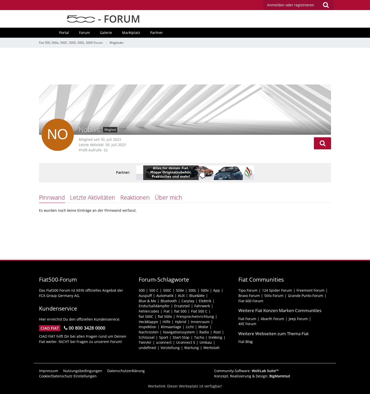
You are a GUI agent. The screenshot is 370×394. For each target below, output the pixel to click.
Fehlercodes (149, 311)
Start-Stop (181, 337)
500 (142, 290)
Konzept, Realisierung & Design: (252, 376)
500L (192, 290)
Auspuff (145, 295)
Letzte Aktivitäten (92, 197)
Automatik (164, 295)
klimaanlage (171, 326)
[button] (322, 143)
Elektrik (205, 300)
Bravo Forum (249, 295)
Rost (217, 332)
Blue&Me (197, 295)
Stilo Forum (273, 295)
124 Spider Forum (277, 290)
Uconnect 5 (185, 342)
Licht (190, 326)
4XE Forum (247, 323)
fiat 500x (165, 316)
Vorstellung (170, 347)
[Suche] (326, 5)
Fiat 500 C (199, 311)
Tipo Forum (247, 290)
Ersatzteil (182, 305)
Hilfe (166, 321)
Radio (204, 332)
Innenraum (200, 321)
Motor (203, 326)
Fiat (167, 311)
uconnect (164, 342)
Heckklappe (148, 321)
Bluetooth (169, 300)
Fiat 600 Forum (250, 300)
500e (180, 290)
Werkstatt (211, 347)
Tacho (199, 337)
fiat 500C (146, 316)
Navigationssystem (179, 332)
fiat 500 (180, 311)
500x (205, 290)
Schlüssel (147, 337)
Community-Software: (246, 370)
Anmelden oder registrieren (290, 5)
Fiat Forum (247, 318)
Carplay (187, 300)
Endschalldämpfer (154, 305)
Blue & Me (147, 300)
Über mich (168, 197)
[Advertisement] (185, 66)
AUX (181, 295)
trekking (215, 337)
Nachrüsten (149, 332)
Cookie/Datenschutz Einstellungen (68, 376)
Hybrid (180, 321)
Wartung (191, 347)
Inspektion (147, 326)
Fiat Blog (245, 341)
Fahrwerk (202, 305)
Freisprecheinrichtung (195, 316)
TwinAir (145, 342)
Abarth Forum (272, 318)
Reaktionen (135, 197)
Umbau (206, 342)
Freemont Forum (310, 290)
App (216, 290)
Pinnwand (52, 197)
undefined (147, 347)
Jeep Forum (298, 318)
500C (167, 290)
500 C (154, 290)
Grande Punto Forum (305, 295)
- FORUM (117, 19)
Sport (163, 337)
